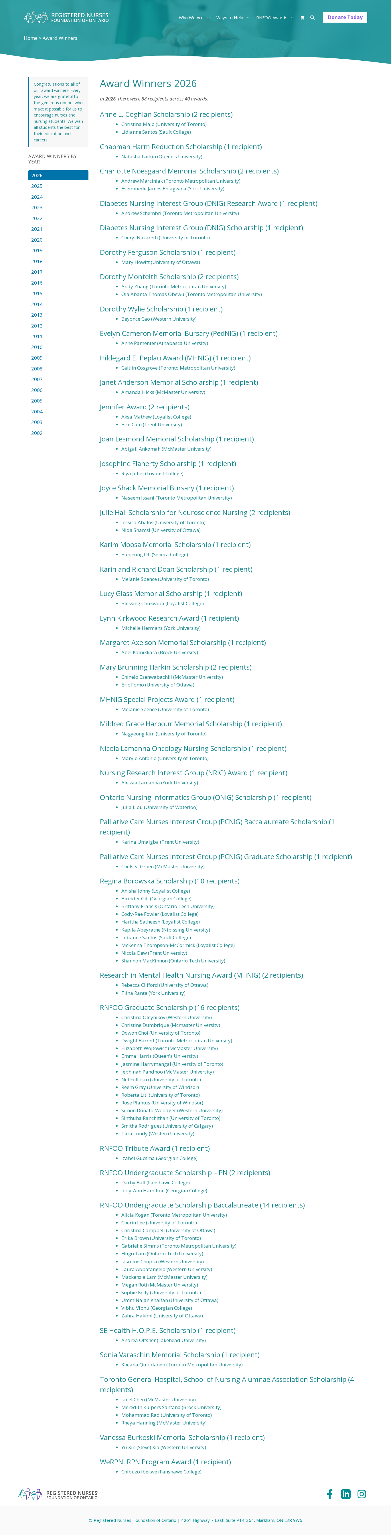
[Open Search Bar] (312, 17)
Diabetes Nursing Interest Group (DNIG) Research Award (189, 203)
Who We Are (191, 17)
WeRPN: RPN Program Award (145, 1461)
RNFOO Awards (271, 17)
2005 (37, 400)
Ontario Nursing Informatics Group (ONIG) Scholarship (186, 797)
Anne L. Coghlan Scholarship (145, 114)
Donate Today (345, 17)
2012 (37, 325)
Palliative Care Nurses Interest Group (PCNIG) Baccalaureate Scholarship (213, 821)
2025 (37, 186)
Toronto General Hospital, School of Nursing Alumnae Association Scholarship (223, 1379)
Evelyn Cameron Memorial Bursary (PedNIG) (169, 333)
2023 (37, 207)
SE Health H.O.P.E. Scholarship (148, 1330)
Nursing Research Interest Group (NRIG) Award (174, 772)
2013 (37, 314)
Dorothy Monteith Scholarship (148, 276)
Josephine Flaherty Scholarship (148, 463)
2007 (37, 379)
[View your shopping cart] (302, 17)
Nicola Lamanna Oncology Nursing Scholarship (173, 748)
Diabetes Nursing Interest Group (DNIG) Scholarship (182, 227)
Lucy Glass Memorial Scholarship (151, 593)
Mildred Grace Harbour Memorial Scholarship (171, 723)
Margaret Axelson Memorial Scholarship (163, 642)
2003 (37, 422)
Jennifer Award (123, 406)
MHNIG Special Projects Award (147, 699)
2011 (37, 336)
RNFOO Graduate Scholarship (146, 1007)
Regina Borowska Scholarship (146, 880)
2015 (37, 293)
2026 (37, 175)
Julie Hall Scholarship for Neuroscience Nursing (174, 512)
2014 (37, 304)
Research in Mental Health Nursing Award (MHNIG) (180, 975)
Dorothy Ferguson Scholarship (148, 252)
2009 (37, 357)
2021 (37, 229)
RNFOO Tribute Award (135, 1148)
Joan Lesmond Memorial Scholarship (157, 438)
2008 (37, 368)
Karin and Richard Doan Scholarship (156, 569)
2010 (37, 347)
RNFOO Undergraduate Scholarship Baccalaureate (179, 1205)
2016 (37, 282)
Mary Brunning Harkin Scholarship (154, 667)
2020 (37, 239)
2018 (37, 261)
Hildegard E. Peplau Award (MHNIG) (155, 357)
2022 (37, 218)
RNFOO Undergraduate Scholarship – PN (164, 1172)
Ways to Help (229, 17)
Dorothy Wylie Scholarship (141, 308)
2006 (37, 390)
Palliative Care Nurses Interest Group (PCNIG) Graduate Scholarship (206, 856)
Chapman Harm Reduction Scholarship (161, 146)
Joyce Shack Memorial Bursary (147, 487)
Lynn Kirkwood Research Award (150, 618)
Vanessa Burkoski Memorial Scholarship (162, 1437)
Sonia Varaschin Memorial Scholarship (160, 1354)
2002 (37, 433)
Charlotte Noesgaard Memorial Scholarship (168, 170)
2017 (37, 272)
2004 (37, 411)
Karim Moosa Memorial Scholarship (155, 544)
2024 (37, 197)
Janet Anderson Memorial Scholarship (159, 382)
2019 (37, 250)
